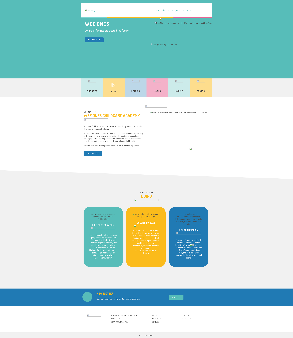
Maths (157, 91)
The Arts (92, 91)
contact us (187, 10)
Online (179, 91)
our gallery (176, 10)
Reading (135, 91)
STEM (114, 91)
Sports (201, 91)
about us (165, 10)
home (157, 10)
